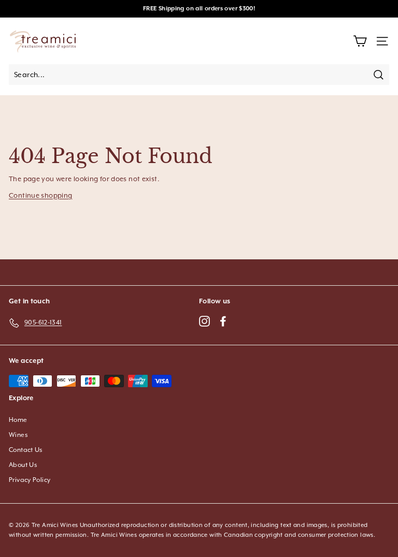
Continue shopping (40, 195)
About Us (23, 464)
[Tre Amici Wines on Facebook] (223, 320)
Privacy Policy (29, 479)
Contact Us (26, 449)
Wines (18, 434)
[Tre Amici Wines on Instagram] (204, 320)
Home (18, 419)
